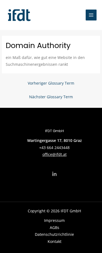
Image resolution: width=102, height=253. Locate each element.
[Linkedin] (54, 174)
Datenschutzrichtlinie (54, 234)
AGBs (54, 227)
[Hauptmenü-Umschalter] (91, 15)
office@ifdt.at (54, 154)
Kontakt (54, 241)
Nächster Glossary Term (51, 96)
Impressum (54, 220)
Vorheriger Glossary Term (51, 83)
